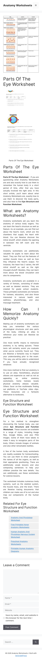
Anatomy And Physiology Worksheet (22, 519)
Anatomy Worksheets (17, 5)
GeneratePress (21, 656)
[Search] (36, 642)
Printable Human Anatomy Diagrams (22, 549)
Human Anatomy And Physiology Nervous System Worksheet (23, 534)
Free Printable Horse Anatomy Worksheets (20, 526)
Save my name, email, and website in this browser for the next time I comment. (22, 618)
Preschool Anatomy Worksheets (19, 542)
